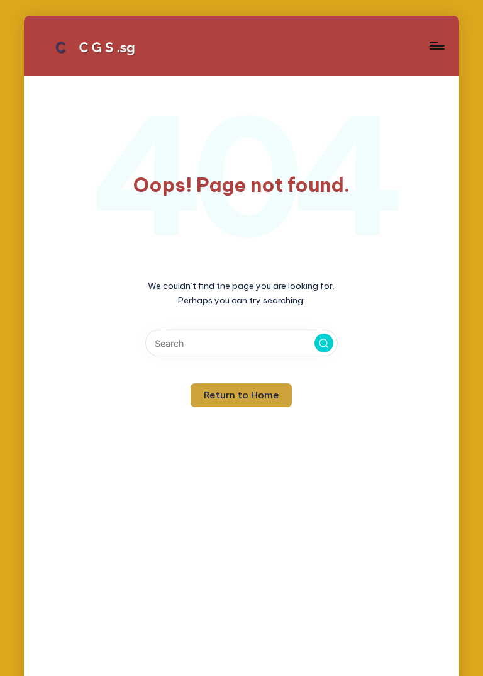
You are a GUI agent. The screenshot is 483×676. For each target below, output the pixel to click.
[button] (323, 343)
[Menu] (436, 46)
